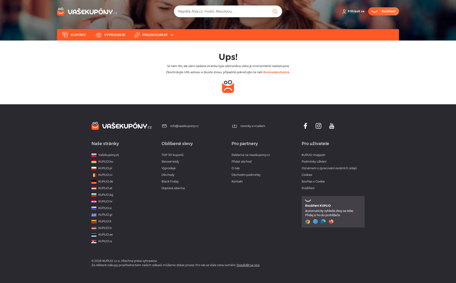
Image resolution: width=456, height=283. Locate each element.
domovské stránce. (276, 72)
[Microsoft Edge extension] (324, 221)
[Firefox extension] (332, 221)
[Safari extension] (316, 221)
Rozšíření (308, 188)
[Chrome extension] (308, 221)
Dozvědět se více (248, 265)
